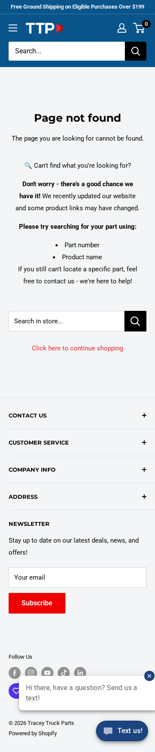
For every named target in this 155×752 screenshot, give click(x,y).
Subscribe (37, 603)
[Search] (135, 51)
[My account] (122, 28)
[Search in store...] (135, 321)
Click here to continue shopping (77, 348)
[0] (139, 28)
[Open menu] (13, 28)
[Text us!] (122, 733)
